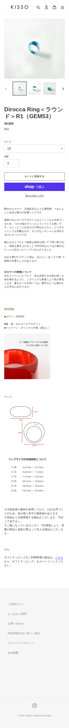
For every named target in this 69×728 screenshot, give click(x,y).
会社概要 (13, 652)
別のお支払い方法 (34, 195)
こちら (59, 557)
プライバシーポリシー (21, 643)
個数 (6, 156)
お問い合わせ (16, 623)
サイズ (7, 141)
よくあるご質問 (17, 613)
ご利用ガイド (16, 604)
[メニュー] (62, 7)
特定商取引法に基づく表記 (24, 633)
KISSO (29, 715)
